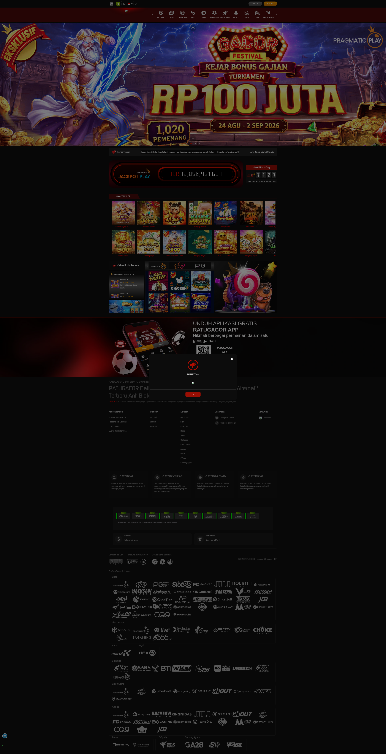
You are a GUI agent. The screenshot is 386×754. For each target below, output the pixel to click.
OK (193, 394)
